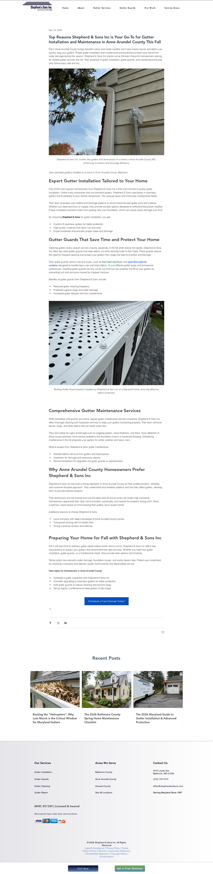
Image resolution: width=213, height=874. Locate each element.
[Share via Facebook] (50, 622)
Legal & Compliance (94, 848)
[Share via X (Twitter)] (57, 622)
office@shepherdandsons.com (168, 786)
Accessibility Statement (97, 853)
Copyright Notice (119, 853)
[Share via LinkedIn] (65, 622)
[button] (81, 8)
